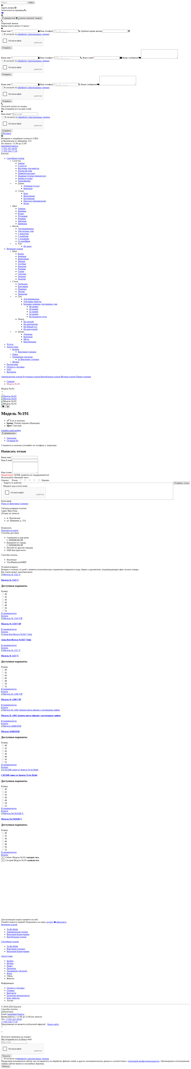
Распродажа (12, 364)
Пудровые (23, 216)
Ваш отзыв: (6, 472)
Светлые (22, 274)
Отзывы (10, 990)
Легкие (21, 291)
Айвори (21, 208)
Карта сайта (53, 1024)
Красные (22, 266)
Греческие (23, 284)
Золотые (22, 279)
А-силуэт (22, 166)
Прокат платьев (83, 376)
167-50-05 (9, 148)
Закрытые (22, 294)
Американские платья (11, 376)
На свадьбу (28, 321)
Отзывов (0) (12, 440)
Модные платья (68, 376)
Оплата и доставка (15, 367)
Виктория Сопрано (27, 352)
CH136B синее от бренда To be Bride (19, 775)
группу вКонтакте (56, 922)
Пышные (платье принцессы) (32, 176)
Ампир (21, 163)
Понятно (5, 1066)
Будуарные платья (31, 376)
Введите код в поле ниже (15, 486)
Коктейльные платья (50, 376)
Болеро (15, 349)
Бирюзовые (23, 259)
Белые (21, 213)
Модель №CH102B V (11, 819)
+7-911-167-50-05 (14, 1019)
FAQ (9, 369)
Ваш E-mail (6, 460)
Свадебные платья (15, 158)
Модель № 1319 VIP (11, 624)
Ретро (26, 203)
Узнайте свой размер (11, 430)
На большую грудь (38, 316)
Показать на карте (9, 530)
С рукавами (23, 239)
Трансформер (24, 181)
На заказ (27, 246)
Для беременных (26, 228)
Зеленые (22, 276)
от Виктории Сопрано (28, 359)
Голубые (22, 264)
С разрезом (23, 236)
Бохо (25, 193)
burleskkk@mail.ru (9, 146)
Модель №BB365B (10, 731)
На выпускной (30, 329)
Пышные (22, 289)
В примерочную (9, 433)
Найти (31, 3)
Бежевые (22, 211)
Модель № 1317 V (10, 656)
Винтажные (29, 196)
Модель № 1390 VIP (11, 699)
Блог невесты (13, 998)
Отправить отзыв (181, 483)
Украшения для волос (22, 357)
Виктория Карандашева (18, 934)
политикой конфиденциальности (143, 1061)
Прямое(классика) (26, 173)
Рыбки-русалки (25, 178)
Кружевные (29, 198)
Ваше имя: (6, 457)
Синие (21, 271)
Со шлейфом (24, 241)
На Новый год (30, 326)
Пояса (15, 354)
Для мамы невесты (32, 301)
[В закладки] (3, 406)
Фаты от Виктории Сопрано (14, 503)
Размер (4, 591)
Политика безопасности (18, 995)
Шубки (15, 362)
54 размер (33, 314)
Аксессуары (12, 347)
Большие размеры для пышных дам (40, 304)
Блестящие (23, 286)
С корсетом (23, 233)
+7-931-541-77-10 (9, 1022)
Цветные (22, 221)
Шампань (22, 223)
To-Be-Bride (12, 929)
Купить (4, 616)
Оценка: (5, 480)
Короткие (28, 188)
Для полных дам (26, 231)
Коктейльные (29, 342)
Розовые (22, 218)
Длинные (27, 334)
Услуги (10, 344)
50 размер (33, 309)
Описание (11, 438)
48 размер (33, 306)
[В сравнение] (8, 406)
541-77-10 (9, 151)
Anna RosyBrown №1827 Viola (16, 640)
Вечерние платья (15, 249)
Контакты (11, 372)
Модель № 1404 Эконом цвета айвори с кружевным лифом (31, 715)
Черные (21, 261)
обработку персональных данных (33, 34)
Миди (26, 339)
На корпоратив (30, 324)
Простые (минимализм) (34, 201)
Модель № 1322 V (10, 580)
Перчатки (11, 968)
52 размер (33, 311)
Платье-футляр (25, 171)
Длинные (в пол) (31, 186)
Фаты (9, 973)
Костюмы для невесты (28, 168)
